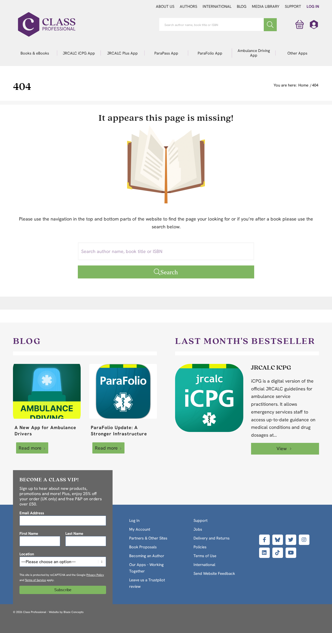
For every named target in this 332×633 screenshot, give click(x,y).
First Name (28, 533)
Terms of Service (35, 580)
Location (26, 553)
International (217, 6)
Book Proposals (143, 547)
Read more (30, 448)
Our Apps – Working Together (146, 568)
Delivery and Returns (211, 538)
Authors (188, 6)
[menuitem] (35, 52)
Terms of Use (204, 555)
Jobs (197, 529)
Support (293, 6)
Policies (199, 547)
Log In (313, 6)
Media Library (265, 6)
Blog (241, 6)
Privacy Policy (95, 575)
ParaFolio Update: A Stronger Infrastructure (119, 430)
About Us (165, 6)
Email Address (31, 512)
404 (22, 86)
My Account (139, 529)
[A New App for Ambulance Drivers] (47, 391)
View (282, 448)
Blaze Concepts (74, 612)
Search (169, 272)
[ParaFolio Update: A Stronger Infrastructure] (123, 391)
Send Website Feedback (214, 573)
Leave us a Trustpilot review (147, 583)
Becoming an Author (146, 555)
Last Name (74, 533)
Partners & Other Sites (148, 538)
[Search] (270, 24)
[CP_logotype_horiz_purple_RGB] (46, 24)
